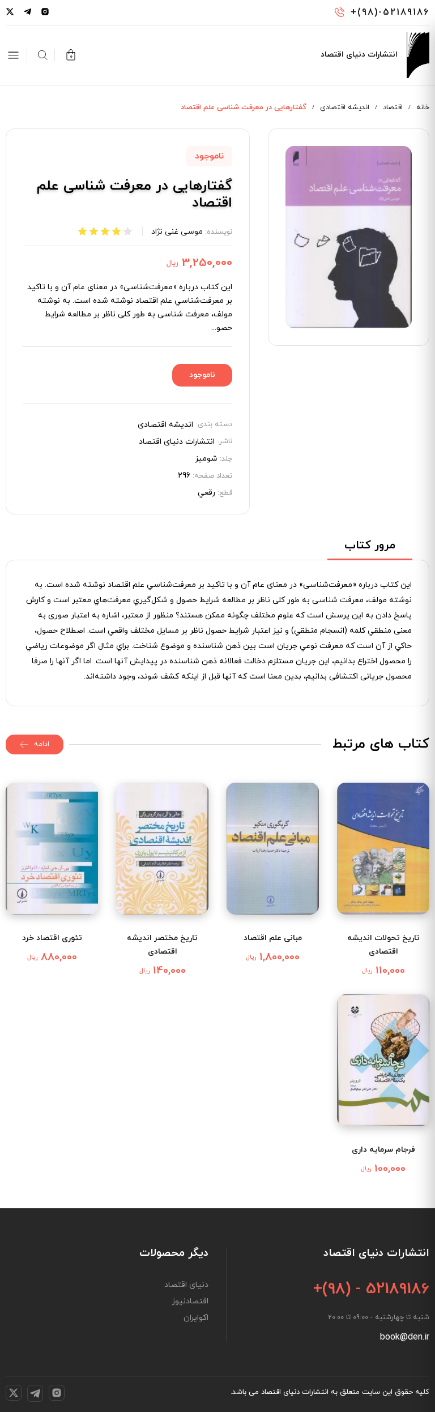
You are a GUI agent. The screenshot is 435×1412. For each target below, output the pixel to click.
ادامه (41, 744)
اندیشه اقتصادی (344, 107)
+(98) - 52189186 (371, 1289)
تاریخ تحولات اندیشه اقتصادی (383, 945)
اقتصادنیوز (190, 1302)
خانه (422, 107)
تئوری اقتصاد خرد (52, 938)
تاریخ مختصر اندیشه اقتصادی (162, 945)
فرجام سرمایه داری (383, 1149)
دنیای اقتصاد (186, 1285)
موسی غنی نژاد (177, 231)
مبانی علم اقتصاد (273, 938)
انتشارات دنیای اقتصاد (177, 442)
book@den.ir (404, 1337)
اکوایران (196, 1318)
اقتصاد (393, 107)
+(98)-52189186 (390, 12)
